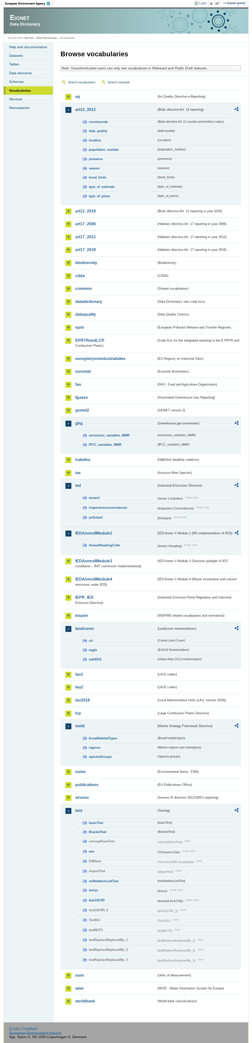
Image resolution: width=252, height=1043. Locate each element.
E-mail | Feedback (23, 1028)
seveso (82, 797)
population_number (104, 149)
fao (78, 384)
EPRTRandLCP (89, 340)
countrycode (98, 122)
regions (94, 747)
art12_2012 (85, 109)
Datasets (16, 56)
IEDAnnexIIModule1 (93, 533)
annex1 (94, 498)
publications (86, 785)
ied (78, 485)
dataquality (85, 314)
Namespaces (19, 108)
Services (15, 99)
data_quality (98, 131)
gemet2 (82, 410)
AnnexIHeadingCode (104, 545)
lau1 (79, 674)
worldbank (85, 1001)
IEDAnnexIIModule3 (93, 561)
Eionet (29, 37)
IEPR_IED (84, 597)
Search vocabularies (81, 82)
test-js (93, 890)
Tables (14, 64)
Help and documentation (28, 47)
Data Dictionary (46, 37)
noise (80, 772)
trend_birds (97, 177)
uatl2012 (95, 659)
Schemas (16, 82)
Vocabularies (20, 90)
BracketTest (97, 832)
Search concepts (119, 82)
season (94, 168)
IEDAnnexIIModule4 (93, 579)
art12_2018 (85, 211)
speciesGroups (100, 757)
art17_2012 (85, 237)
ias (78, 473)
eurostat (83, 371)
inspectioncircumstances (108, 507)
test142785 (97, 900)
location (95, 140)
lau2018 (82, 700)
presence (96, 159)
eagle (93, 650)
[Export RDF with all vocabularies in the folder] (236, 110)
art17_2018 (85, 250)
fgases (81, 397)
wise (79, 988)
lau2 (79, 687)
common (83, 288)
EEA (29, 3)
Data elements (20, 73)
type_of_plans (99, 196)
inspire (81, 615)
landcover (84, 628)
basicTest (96, 823)
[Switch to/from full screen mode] (218, 3)
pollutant (95, 517)
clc (91, 640)
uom (79, 975)
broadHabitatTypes (103, 738)
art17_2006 (85, 224)
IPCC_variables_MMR (105, 445)
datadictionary (88, 301)
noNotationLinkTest (103, 881)
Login (203, 3)
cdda (80, 276)
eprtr (79, 327)
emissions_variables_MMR (109, 435)
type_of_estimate (101, 187)
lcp (78, 713)
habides (82, 460)
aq (77, 96)
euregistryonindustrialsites (100, 359)
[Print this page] (212, 3)
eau (91, 851)
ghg (79, 423)
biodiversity (86, 263)
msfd (80, 726)
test (78, 810)
